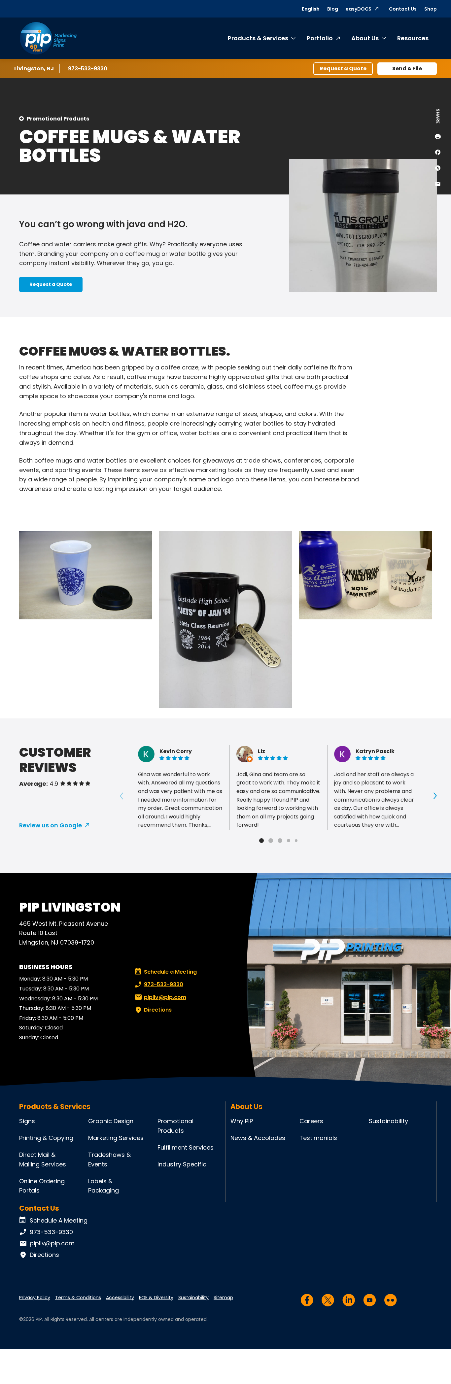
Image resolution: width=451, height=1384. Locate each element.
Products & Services (258, 38)
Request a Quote (343, 68)
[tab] (261, 840)
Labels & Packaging (103, 1186)
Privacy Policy (34, 1297)
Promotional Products (58, 118)
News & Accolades (257, 1138)
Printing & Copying (46, 1138)
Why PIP (241, 1121)
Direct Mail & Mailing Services (42, 1159)
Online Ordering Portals (42, 1186)
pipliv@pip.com (165, 997)
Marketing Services (116, 1138)
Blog (332, 9)
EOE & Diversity (156, 1297)
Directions (158, 1010)
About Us (365, 38)
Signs (27, 1121)
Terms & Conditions (78, 1297)
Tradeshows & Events (109, 1159)
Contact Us (403, 9)
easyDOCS (358, 9)
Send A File (407, 68)
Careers (311, 1121)
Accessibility (120, 1297)
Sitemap (223, 1297)
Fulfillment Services (185, 1147)
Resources (413, 38)
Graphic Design (110, 1121)
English (311, 9)
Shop (430, 9)
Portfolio (320, 38)
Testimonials (318, 1138)
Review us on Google (50, 825)
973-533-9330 (87, 68)
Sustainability (388, 1121)
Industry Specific (181, 1164)
